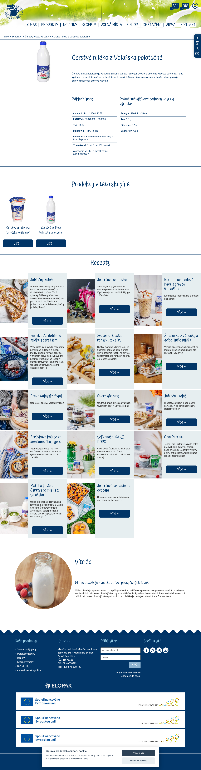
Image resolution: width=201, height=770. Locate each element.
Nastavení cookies (138, 760)
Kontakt (188, 25)
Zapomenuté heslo (131, 676)
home (6, 36)
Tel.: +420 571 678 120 (69, 666)
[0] (175, 6)
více (46, 320)
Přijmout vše (138, 753)
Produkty (49, 25)
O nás (32, 25)
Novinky (70, 25)
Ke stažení (152, 25)
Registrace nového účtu (128, 672)
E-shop (132, 25)
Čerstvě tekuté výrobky (37, 36)
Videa (171, 25)
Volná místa (111, 25)
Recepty (89, 25)
